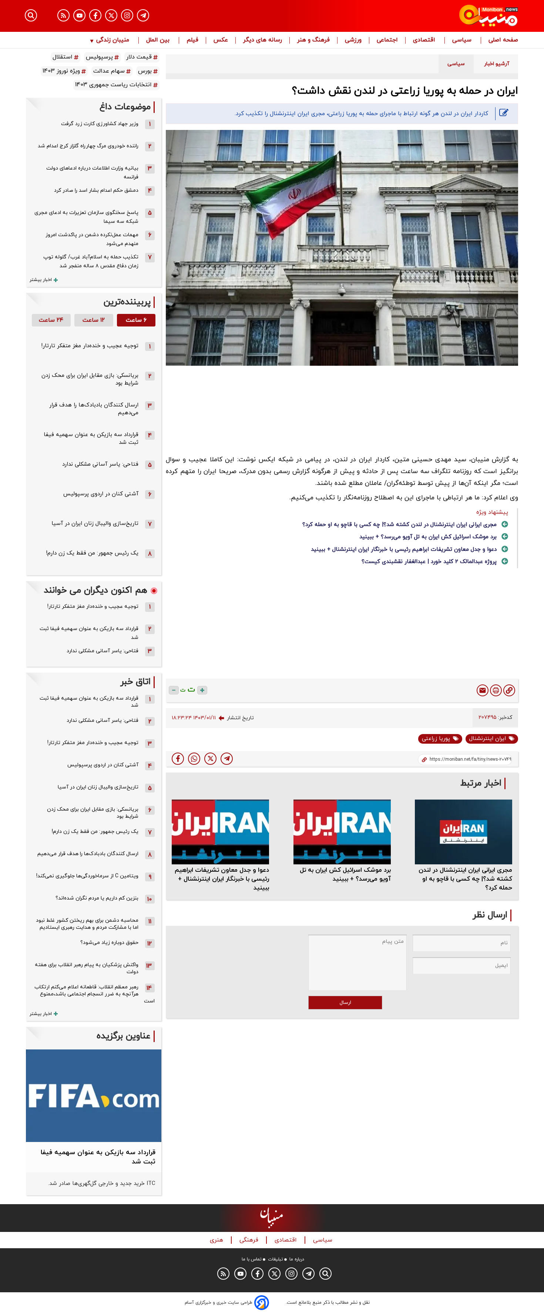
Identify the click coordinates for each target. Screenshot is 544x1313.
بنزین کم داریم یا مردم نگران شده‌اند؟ (97, 898)
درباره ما (296, 1259)
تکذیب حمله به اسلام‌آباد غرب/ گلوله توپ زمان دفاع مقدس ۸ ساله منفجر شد (90, 261)
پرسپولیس (99, 57)
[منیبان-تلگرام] (143, 15)
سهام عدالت (109, 71)
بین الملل (158, 40)
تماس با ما (252, 1259)
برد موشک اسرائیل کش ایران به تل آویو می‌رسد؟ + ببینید (428, 537)
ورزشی (353, 40)
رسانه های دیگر (262, 40)
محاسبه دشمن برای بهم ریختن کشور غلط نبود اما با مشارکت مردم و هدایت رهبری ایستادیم (87, 924)
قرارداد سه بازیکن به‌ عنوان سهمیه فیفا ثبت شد (89, 633)
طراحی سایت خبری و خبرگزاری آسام (218, 1303)
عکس (221, 40)
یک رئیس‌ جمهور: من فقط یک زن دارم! (92, 553)
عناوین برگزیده (124, 1036)
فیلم (192, 40)
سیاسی (462, 40)
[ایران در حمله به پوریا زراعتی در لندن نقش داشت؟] (227, 759)
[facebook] (178, 759)
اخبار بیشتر (41, 280)
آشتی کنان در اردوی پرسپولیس (100, 494)
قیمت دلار (139, 57)
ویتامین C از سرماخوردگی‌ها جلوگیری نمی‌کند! (87, 876)
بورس (145, 71)
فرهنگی (249, 1240)
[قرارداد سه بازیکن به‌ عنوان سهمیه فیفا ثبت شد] (93, 1095)
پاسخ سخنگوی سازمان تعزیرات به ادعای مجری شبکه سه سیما (86, 217)
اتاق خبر (135, 682)
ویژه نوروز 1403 (61, 71)
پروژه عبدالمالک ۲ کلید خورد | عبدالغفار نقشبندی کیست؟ (429, 562)
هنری (217, 1240)
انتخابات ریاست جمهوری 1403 (113, 85)
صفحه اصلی (503, 40)
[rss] (63, 15)
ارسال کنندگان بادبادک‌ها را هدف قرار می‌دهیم (87, 853)
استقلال (63, 57)
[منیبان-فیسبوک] (95, 15)
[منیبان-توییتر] (111, 15)
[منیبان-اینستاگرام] (127, 15)
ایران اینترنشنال (487, 739)
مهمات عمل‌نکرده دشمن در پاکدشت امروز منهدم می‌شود (92, 239)
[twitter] (210, 759)
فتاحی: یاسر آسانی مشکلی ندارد (100, 464)
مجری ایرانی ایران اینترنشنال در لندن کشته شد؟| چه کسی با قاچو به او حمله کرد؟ (399, 525)
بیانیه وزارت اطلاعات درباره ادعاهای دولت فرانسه (92, 173)
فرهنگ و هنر (313, 40)
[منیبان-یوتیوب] (79, 15)
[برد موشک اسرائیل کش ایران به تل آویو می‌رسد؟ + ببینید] (342, 832)
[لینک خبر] (509, 690)
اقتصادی (425, 40)
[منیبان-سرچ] (325, 1273)
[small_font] (174, 690)
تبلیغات (275, 1259)
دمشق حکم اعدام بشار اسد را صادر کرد (96, 190)
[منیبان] (444, 16)
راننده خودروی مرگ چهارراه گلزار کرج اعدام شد (88, 146)
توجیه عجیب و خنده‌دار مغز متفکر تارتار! (89, 346)
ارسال (345, 1002)
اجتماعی (387, 40)
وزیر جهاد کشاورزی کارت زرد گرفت (99, 123)
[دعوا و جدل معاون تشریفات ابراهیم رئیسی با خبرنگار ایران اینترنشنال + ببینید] (220, 832)
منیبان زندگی (112, 40)
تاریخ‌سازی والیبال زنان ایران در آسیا (94, 523)
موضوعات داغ (125, 107)
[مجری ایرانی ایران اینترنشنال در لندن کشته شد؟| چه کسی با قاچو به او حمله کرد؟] (463, 832)
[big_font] (202, 690)
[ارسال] (482, 690)
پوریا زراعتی (436, 739)
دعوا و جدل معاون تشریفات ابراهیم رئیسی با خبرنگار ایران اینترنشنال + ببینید (404, 549)
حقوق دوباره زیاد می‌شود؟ (109, 942)
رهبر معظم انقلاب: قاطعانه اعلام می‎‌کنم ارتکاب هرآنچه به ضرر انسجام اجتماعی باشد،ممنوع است (94, 994)
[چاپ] (496, 690)
